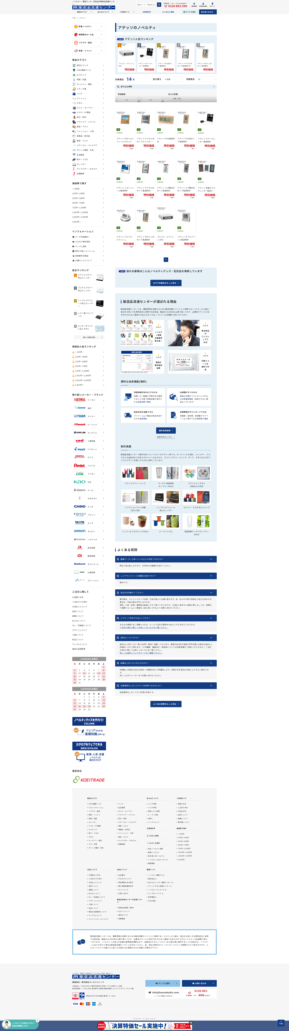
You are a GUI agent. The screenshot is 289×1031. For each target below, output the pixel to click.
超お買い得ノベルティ (156, 856)
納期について (78, 616)
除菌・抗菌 (81, 79)
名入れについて (78, 620)
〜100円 (75, 188)
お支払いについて (79, 606)
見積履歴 (121, 918)
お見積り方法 (78, 597)
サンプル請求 (190, 12)
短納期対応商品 (81, 255)
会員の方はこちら (164, 436)
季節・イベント (85, 50)
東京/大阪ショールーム (85, 251)
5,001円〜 (76, 221)
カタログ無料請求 (82, 241)
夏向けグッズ (82, 65)
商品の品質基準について (98, 912)
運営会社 (151, 879)
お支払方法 (182, 811)
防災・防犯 (81, 117)
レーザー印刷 (153, 815)
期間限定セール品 (86, 34)
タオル (79, 103)
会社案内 (121, 875)
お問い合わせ (208, 12)
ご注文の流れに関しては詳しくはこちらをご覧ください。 (144, 627)
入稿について (78, 634)
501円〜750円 (78, 202)
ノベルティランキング (156, 890)
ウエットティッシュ (96, 807)
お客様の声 (147, 12)
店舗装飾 (80, 173)
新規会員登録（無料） (126, 907)
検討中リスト (123, 915)
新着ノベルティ (85, 26)
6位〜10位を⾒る (89, 337)
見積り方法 (182, 804)
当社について (122, 869)
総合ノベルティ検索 (155, 849)
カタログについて (125, 879)
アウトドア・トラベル (86, 121)
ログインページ (124, 911)
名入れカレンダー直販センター (159, 882)
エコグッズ (81, 74)
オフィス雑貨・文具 (85, 150)
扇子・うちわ (82, 159)
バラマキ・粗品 (85, 42)
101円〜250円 (78, 193)
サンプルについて (79, 644)
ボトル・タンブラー (85, 107)
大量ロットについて (83, 260)
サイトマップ (123, 890)
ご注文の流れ (183, 807)
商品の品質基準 (78, 648)
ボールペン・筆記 (84, 84)
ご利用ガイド (182, 798)
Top (281, 1023)
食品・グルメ (82, 126)
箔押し (150, 818)
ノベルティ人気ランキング (158, 860)
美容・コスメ (82, 140)
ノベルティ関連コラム (156, 875)
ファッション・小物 (85, 131)
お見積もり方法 (94, 875)
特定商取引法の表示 (125, 882)
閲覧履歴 (151, 863)
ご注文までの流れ (79, 601)
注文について (92, 869)
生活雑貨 (80, 154)
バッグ (79, 93)
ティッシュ (81, 98)
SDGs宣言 (152, 901)
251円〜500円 (78, 198)
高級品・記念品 (83, 135)
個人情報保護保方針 (125, 886)
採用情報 (151, 897)
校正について (78, 639)
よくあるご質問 (168, 12)
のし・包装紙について (81, 625)
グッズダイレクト (154, 893)
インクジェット (154, 822)
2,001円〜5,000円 (80, 217)
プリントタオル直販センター (159, 886)
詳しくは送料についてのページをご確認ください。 (141, 653)
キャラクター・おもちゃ (87, 168)
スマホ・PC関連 (83, 112)
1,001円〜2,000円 (80, 212)
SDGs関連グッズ (84, 70)
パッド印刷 (152, 804)
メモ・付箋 (81, 88)
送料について (78, 611)
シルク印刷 (152, 807)
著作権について (183, 822)
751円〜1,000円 (79, 207)
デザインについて (79, 630)
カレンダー (81, 164)
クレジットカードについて (98, 919)
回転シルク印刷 (154, 811)
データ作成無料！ (82, 236)
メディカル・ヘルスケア (87, 145)
